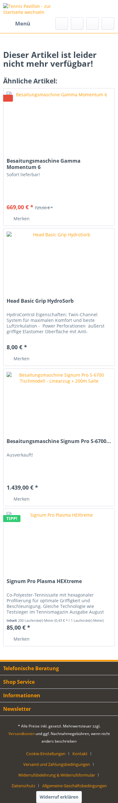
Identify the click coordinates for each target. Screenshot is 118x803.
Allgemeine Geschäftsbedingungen (74, 786)
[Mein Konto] (92, 23)
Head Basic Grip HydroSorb (40, 301)
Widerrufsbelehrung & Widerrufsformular (56, 775)
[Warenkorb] (108, 23)
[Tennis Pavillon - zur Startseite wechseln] (31, 8)
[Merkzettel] (77, 23)
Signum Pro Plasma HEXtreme (44, 581)
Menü (22, 23)
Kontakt (79, 753)
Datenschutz (23, 786)
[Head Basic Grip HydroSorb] (59, 260)
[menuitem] (16, 23)
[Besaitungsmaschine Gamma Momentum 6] (59, 120)
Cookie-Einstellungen (45, 753)
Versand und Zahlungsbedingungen (56, 764)
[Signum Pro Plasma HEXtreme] (59, 540)
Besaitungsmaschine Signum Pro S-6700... (59, 441)
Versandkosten (21, 733)
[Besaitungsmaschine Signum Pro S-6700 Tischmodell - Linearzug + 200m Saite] (59, 400)
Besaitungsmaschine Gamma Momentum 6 (44, 164)
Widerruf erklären (59, 797)
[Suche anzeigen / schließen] (61, 23)
